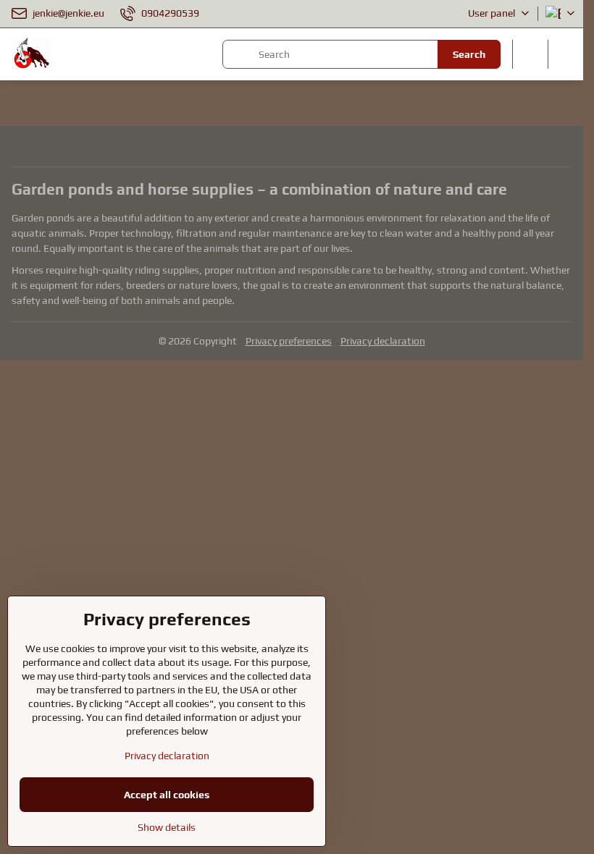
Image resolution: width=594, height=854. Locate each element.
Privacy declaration (382, 341)
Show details (167, 827)
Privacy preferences (289, 341)
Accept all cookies (166, 794)
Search (469, 54)
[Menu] (565, 54)
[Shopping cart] (530, 54)
